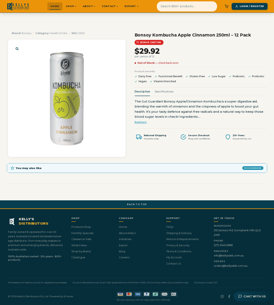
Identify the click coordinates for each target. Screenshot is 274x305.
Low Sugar (219, 76)
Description (142, 91)
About (88, 6)
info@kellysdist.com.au (229, 255)
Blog (122, 251)
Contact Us (173, 263)
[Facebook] (229, 296)
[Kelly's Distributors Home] (17, 6)
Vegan (142, 81)
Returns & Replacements (182, 239)
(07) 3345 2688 (223, 245)
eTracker (68, 296)
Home (55, 6)
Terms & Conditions (178, 251)
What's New (79, 245)
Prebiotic (239, 76)
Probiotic (258, 76)
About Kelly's (127, 233)
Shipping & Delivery (179, 233)
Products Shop (81, 226)
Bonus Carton (150, 42)
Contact (109, 6)
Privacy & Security (178, 245)
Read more (141, 122)
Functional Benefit (170, 76)
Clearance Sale (81, 239)
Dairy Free (144, 76)
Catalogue (78, 257)
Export (130, 6)
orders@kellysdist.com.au (231, 265)
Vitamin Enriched (165, 81)
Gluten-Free (197, 76)
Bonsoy (26, 33)
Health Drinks (58, 33)
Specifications (164, 91)
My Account (174, 257)
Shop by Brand (81, 251)
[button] (17, 49)
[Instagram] (222, 296)
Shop (70, 6)
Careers (124, 257)
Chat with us (255, 296)
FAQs (169, 226)
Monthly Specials (82, 233)
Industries (125, 239)
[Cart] (226, 6)
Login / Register (252, 6)
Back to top (137, 204)
